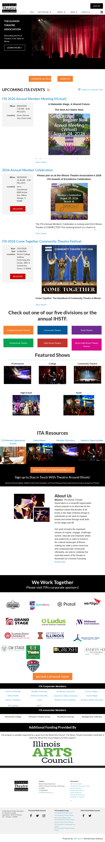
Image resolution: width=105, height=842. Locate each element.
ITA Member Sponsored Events (80, 786)
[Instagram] (43, 815)
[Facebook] (31, 815)
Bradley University (39, 691)
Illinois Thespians (13, 700)
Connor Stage (91, 691)
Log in (96, 6)
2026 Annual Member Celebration (27, 170)
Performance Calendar (77, 797)
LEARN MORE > (14, 47)
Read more (60, 562)
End (13, 251)
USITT (39, 705)
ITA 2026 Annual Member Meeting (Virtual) (34, 99)
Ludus (39, 700)
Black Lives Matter (76, 784)
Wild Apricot (78, 839)
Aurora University (13, 691)
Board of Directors (76, 792)
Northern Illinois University (92, 700)
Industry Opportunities (92, 440)
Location (11, 115)
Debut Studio (13, 696)
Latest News (39, 440)
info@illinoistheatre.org (46, 792)
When (12, 106)
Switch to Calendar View (92, 90)
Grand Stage (91, 696)
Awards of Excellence (77, 790)
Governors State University (65, 696)
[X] (37, 815)
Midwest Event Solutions (65, 700)
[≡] (99, 12)
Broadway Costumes (66, 691)
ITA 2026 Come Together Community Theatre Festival (41, 241)
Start (13, 248)
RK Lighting (13, 705)
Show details (41, 162)
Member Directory (65, 440)
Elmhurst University (39, 696)
